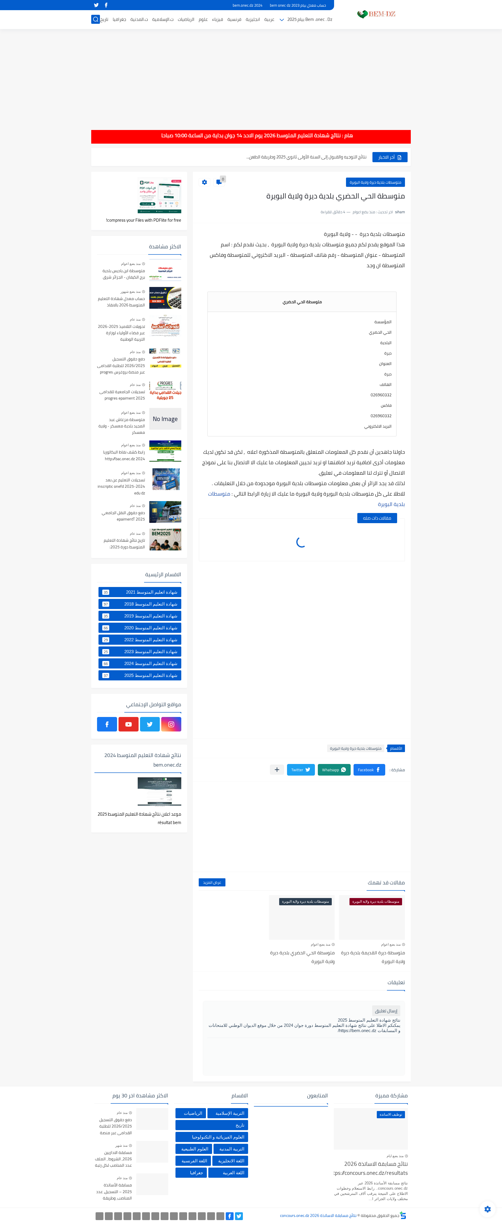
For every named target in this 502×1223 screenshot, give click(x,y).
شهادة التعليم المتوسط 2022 (141, 639)
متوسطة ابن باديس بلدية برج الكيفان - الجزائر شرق (124, 274)
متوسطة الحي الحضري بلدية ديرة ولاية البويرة (302, 957)
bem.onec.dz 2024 (247, 5)
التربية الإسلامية (230, 1113)
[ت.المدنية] (118, 1216)
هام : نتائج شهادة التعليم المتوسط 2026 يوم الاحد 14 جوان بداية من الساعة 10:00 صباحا (277, 135)
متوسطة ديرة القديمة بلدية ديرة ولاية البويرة (373, 957)
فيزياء (217, 19)
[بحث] (95, 19)
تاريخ (104, 19)
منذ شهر (121, 1145)
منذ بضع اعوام (391, 944)
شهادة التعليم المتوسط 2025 (141, 675)
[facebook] (106, 5)
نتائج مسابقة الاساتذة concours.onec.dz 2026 (318, 1215)
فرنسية (234, 19)
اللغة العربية (233, 1172)
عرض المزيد (212, 882)
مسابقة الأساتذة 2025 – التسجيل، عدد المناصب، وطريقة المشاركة (114, 1192)
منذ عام (135, 319)
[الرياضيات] (137, 1216)
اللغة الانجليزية (231, 1160)
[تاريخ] (99, 1216)
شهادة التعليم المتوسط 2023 (141, 651)
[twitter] (96, 5)
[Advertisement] (251, 75)
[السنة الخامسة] (192, 1216)
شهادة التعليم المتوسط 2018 (141, 604)
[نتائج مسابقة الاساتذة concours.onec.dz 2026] (374, 14)
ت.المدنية (139, 19)
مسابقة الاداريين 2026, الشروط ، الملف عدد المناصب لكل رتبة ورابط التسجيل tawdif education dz (113, 1159)
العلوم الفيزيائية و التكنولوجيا (218, 1137)
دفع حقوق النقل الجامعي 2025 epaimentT (123, 516)
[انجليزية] (174, 1216)
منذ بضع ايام (395, 1156)
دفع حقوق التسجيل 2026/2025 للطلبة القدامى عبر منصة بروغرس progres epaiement (121, 366)
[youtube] (129, 724)
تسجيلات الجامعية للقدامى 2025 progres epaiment (122, 395)
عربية (269, 19)
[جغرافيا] (109, 1216)
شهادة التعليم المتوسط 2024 (141, 663)
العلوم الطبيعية (194, 1148)
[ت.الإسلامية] (127, 1216)
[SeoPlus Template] (402, 1215)
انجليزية (253, 19)
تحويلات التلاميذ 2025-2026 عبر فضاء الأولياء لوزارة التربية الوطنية (121, 333)
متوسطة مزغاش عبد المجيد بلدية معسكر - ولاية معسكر (121, 426)
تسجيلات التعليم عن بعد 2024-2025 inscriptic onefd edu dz (121, 487)
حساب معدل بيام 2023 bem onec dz (298, 5)
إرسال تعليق (386, 1011)
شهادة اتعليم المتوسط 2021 (141, 592)
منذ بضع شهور (131, 292)
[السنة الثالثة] (211, 1216)
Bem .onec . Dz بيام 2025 (309, 19)
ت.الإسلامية (162, 19)
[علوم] (146, 1216)
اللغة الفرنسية (194, 1160)
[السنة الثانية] (220, 1216)
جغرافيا (119, 19)
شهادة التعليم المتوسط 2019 (141, 616)
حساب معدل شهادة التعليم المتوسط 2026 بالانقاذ (121, 302)
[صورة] (165, 270)
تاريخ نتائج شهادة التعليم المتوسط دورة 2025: (124, 543)
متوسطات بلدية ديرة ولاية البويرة (375, 182)
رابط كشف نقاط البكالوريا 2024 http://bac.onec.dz (124, 455)
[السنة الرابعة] (202, 1216)
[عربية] (183, 1216)
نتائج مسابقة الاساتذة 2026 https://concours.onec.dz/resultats (371, 1168)
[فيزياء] (155, 1216)
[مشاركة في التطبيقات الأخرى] (277, 770)
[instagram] (171, 724)
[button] (369, 770)
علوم (203, 19)
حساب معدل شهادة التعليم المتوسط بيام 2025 (324, 157)
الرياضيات (186, 19)
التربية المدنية (231, 1148)
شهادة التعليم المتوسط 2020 (141, 627)
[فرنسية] (164, 1216)
